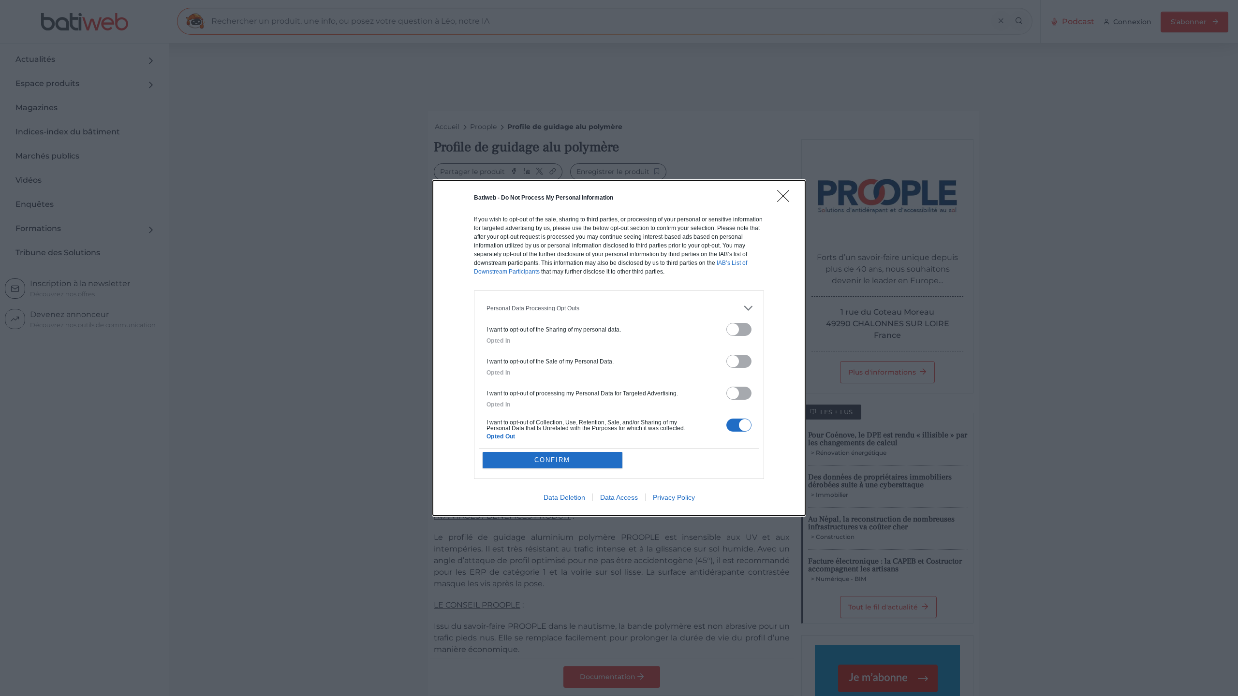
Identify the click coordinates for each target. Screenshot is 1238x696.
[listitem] (619, 308)
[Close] (786, 199)
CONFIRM (552, 460)
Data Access (619, 497)
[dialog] (619, 348)
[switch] (739, 329)
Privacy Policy (674, 497)
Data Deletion (564, 497)
